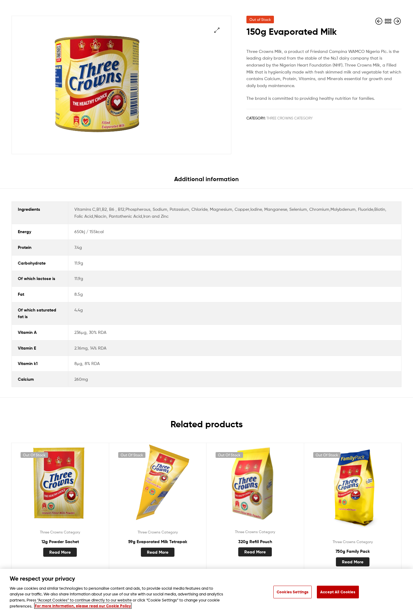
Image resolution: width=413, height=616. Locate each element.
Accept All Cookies (337, 591)
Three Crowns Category (289, 118)
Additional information (206, 179)
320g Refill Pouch (255, 541)
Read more (60, 552)
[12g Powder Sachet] (379, 21)
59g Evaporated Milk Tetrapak (157, 541)
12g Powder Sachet (60, 541)
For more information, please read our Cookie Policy (83, 605)
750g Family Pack (353, 551)
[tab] (206, 181)
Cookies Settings (292, 591)
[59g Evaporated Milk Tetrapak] (397, 21)
